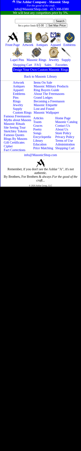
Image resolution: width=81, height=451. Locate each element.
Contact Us (62, 125)
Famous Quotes (14, 135)
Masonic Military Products (51, 86)
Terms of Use (64, 140)
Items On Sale (43, 82)
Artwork (18, 82)
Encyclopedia (42, 137)
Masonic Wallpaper (46, 112)
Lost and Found (44, 109)
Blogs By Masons (15, 138)
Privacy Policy (64, 137)
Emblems (19, 94)
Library (38, 140)
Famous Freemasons (17, 116)
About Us (61, 129)
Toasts (37, 122)
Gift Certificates (14, 142)
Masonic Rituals (14, 123)
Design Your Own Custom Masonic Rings (40, 69)
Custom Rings (22, 112)
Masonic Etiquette (45, 105)
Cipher (8, 146)
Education (40, 144)
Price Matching (43, 148)
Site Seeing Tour (15, 127)
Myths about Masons (17, 120)
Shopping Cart (64, 148)
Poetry (37, 129)
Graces (37, 125)
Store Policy (63, 133)
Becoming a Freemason (49, 101)
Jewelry (18, 105)
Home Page (63, 118)
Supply (17, 109)
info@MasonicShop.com (40, 155)
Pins (15, 97)
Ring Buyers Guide (46, 90)
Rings (17, 101)
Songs (37, 133)
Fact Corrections (14, 150)
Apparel (18, 90)
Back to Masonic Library (40, 76)
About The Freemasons (49, 94)
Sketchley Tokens (15, 131)
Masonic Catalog (66, 122)
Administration (65, 144)
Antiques (19, 86)
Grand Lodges (43, 97)
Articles (38, 118)
